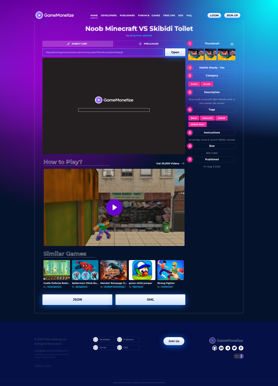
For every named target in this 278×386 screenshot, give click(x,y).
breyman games (141, 35)
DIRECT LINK (79, 43)
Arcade (206, 84)
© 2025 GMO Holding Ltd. (50, 339)
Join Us (173, 341)
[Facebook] (214, 348)
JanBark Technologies (115, 287)
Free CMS (169, 15)
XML (150, 299)
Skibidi (221, 118)
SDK (180, 15)
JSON (77, 299)
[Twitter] (234, 348)
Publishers (127, 15)
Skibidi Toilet (197, 124)
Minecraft (207, 118)
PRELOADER (150, 43)
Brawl (194, 118)
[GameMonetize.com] (54, 15)
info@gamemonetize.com (51, 350)
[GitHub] (241, 348)
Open (175, 52)
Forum (142, 15)
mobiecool (166, 287)
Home (94, 15)
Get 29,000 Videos (167, 163)
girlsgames (81, 287)
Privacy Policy (42, 365)
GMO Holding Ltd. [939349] (153, 382)
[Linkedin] (227, 348)
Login (214, 15)
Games (156, 15)
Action (194, 84)
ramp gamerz (54, 287)
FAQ (189, 15)
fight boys (138, 287)
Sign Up (232, 15)
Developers (109, 15)
